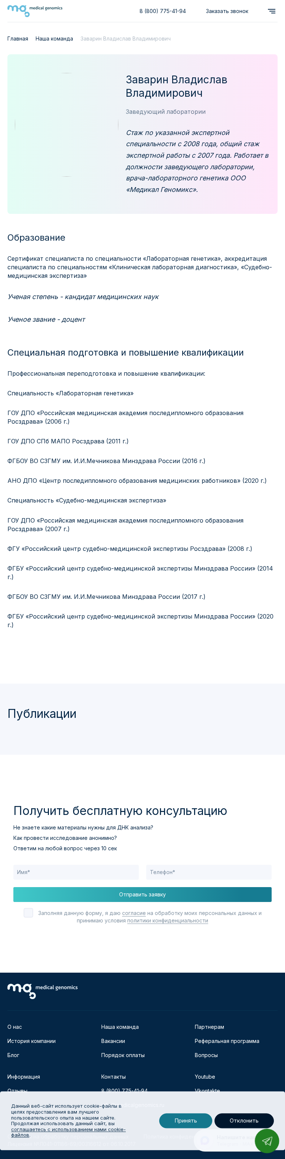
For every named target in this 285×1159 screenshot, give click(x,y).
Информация (23, 1076)
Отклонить (244, 1120)
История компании (31, 1041)
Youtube (205, 1076)
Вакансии (113, 1041)
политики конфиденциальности (167, 920)
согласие (134, 913)
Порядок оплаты (123, 1055)
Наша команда (120, 1027)
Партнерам (209, 1027)
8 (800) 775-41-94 (163, 11)
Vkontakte (207, 1091)
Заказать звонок (227, 11)
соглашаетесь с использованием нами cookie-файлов (68, 1132)
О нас (14, 1027)
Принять (185, 1120)
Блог (13, 1055)
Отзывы (17, 1091)
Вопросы (206, 1055)
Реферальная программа (227, 1041)
